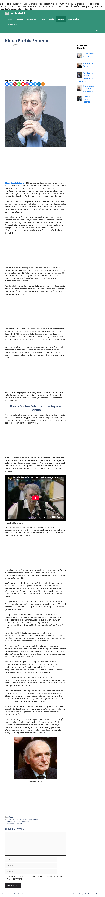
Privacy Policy (12, 25)
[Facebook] (7, 84)
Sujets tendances (74, 19)
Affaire (42, 19)
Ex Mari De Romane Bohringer (18, 822)
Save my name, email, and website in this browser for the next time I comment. (35, 877)
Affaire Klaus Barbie (14, 819)
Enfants (61, 19)
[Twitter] (11, 84)
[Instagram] (27, 84)
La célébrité (18, 13)
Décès (51, 19)
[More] (43, 84)
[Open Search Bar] (97, 30)
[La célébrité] (7, 13)
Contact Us (31, 19)
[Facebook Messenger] (31, 84)
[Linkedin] (39, 84)
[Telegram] (35, 84)
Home (9, 19)
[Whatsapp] (19, 84)
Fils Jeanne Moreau (14, 824)
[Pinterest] (15, 84)
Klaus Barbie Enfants (14, 183)
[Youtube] (23, 84)
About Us (19, 19)
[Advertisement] (35, 64)
